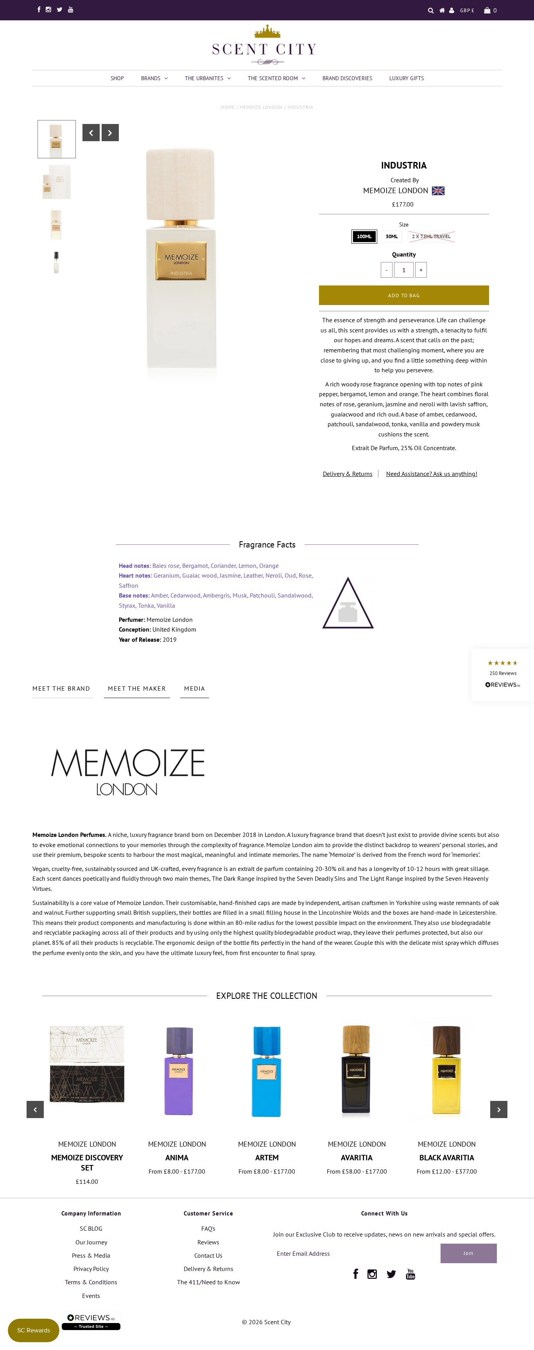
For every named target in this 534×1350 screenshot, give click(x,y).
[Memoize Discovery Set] (87, 1111)
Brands (150, 78)
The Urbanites (204, 78)
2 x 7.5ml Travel (431, 236)
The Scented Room (273, 78)
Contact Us (208, 1255)
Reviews (208, 1242)
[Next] (110, 132)
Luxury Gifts (406, 78)
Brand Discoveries (347, 78)
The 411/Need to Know (208, 1282)
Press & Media (91, 1255)
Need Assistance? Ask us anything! (431, 474)
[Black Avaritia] (447, 1119)
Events (91, 1296)
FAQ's (208, 1228)
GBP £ (467, 10)
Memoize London (261, 107)
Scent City (277, 1322)
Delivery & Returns (348, 474)
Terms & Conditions (91, 1282)
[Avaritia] (357, 1119)
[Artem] (267, 1131)
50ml (392, 236)
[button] (502, 675)
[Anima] (177, 1123)
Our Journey (91, 1242)
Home (228, 107)
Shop (117, 78)
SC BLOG (91, 1228)
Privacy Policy (91, 1269)
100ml (364, 236)
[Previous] (91, 132)
